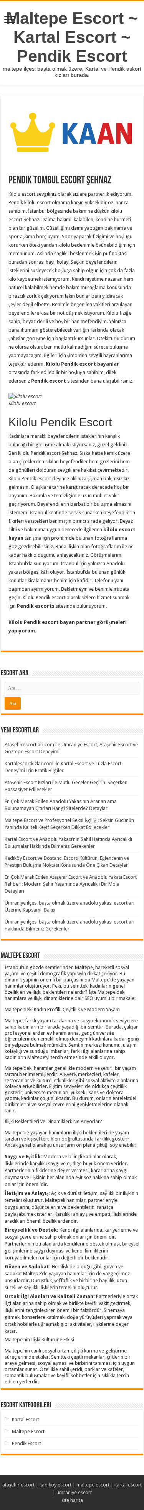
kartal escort (128, 1485)
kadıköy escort (55, 1485)
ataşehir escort (18, 1485)
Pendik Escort (26, 1443)
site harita (72, 1500)
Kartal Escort (25, 1419)
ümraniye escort (74, 1492)
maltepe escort (92, 1485)
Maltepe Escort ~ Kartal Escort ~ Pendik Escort (72, 37)
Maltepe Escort (28, 1431)
